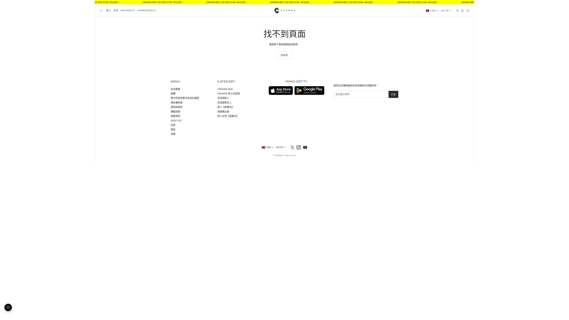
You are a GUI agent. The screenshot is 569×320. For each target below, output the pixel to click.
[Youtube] (305, 147)
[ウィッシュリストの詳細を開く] (8, 307)
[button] (101, 10)
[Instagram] (299, 147)
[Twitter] (292, 147)
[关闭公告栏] (471, 2)
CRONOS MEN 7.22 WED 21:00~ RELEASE (279, 2)
